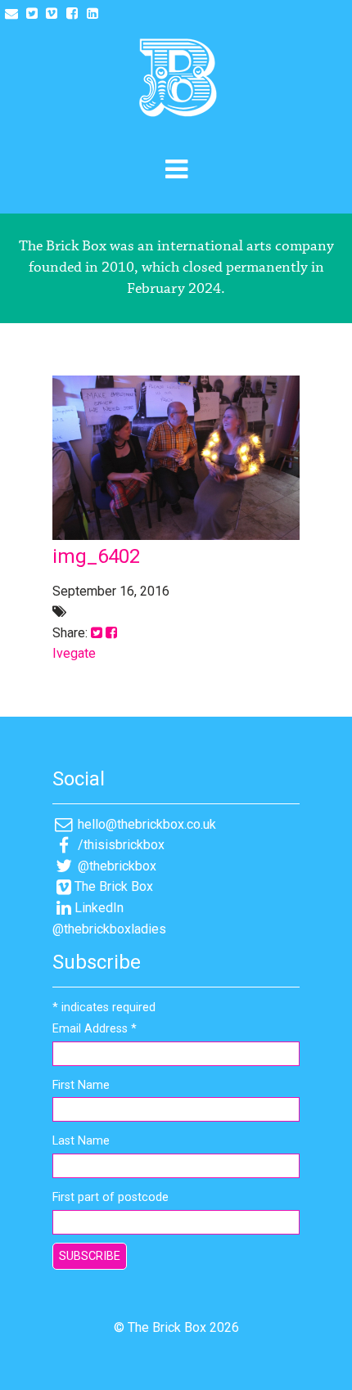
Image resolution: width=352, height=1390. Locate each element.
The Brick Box (113, 886)
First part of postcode (110, 1197)
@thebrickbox (115, 866)
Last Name (81, 1141)
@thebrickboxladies (109, 929)
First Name (81, 1085)
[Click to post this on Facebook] (111, 633)
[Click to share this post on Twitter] (96, 633)
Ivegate (74, 653)
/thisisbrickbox (119, 844)
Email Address (94, 1029)
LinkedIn (99, 907)
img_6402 (96, 556)
